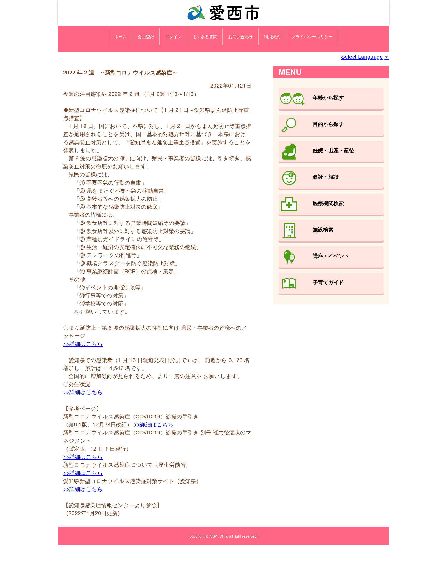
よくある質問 (204, 37)
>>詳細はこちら (83, 343)
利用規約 (272, 37)
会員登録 (146, 37)
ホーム (120, 37)
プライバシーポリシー (312, 37)
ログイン (173, 37)
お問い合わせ (240, 37)
